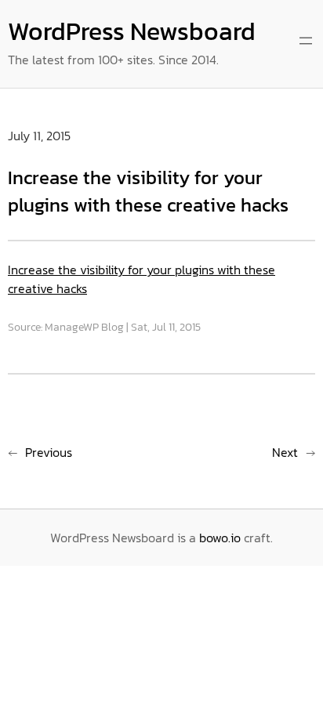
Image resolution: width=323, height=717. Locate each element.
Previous (48, 452)
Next (285, 452)
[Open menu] (305, 40)
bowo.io (220, 537)
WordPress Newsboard (132, 31)
